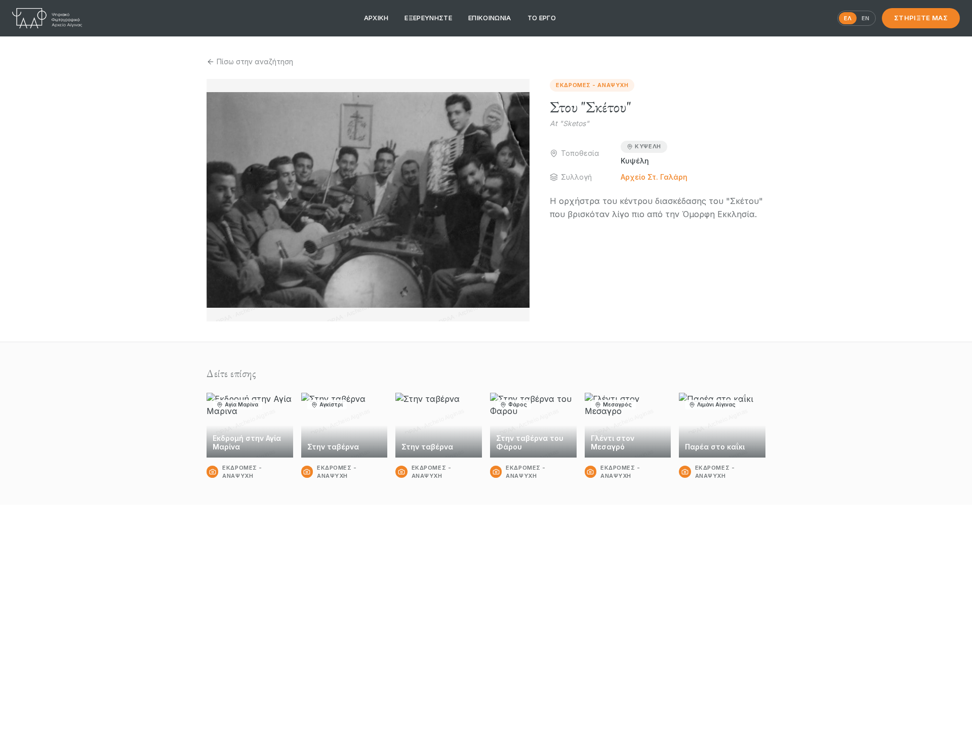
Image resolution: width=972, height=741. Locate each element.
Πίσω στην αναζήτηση (255, 61)
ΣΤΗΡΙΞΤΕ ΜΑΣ (921, 18)
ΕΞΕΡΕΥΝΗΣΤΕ (428, 18)
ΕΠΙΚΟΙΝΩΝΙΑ (489, 18)
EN (865, 18)
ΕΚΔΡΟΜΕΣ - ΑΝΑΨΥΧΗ (592, 85)
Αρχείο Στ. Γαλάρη (654, 177)
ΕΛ (848, 18)
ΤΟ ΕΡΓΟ (542, 18)
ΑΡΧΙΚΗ (376, 18)
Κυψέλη (648, 146)
